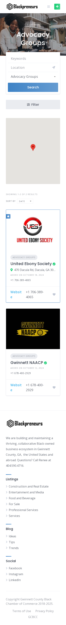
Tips (12, 542)
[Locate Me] (53, 67)
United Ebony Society (31, 263)
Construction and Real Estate (29, 486)
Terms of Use (21, 611)
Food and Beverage (22, 498)
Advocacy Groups (24, 257)
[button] (33, 147)
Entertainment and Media (26, 492)
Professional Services (23, 510)
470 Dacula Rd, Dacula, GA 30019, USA (35, 270)
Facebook (15, 568)
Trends (14, 548)
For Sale (14, 504)
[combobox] (33, 76)
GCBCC (33, 617)
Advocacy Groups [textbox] (24, 76)
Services (14, 516)
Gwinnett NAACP (26, 362)
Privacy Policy (44, 611)
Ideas (12, 536)
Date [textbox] (22, 201)
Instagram (16, 574)
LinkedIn (15, 580)
